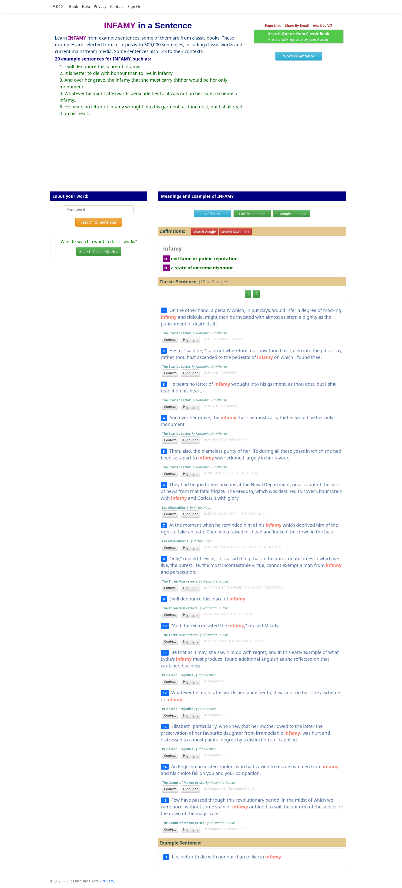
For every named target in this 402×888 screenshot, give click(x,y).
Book (73, 6)
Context (170, 339)
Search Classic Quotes (98, 251)
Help (86, 6)
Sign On (134, 6)
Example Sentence (292, 213)
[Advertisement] (201, 157)
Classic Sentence (252, 213)
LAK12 (57, 6)
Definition (212, 213)
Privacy (100, 6)
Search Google (204, 231)
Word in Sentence (298, 56)
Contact (117, 6)
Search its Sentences (98, 222)
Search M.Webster (235, 231)
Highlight (190, 339)
